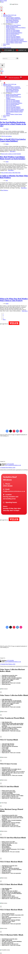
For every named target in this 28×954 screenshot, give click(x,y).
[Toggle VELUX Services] (27, 85)
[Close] (2, 65)
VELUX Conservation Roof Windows (15, 40)
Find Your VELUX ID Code (9, 15)
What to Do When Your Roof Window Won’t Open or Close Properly (14, 299)
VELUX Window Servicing (12, 21)
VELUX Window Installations (13, 17)
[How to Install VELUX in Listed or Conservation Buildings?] (6, 136)
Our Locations (6, 44)
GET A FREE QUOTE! (5, 47)
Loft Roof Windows (10, 29)
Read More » (13, 151)
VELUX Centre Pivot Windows (13, 37)
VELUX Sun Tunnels (11, 35)
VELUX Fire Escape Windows (13, 36)
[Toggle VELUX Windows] (27, 93)
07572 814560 (8, 50)
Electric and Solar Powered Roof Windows (16, 27)
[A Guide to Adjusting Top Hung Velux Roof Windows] (10, 172)
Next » (4, 319)
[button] (12, 24)
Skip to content (3, 0)
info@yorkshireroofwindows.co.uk (13, 465)
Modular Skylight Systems (12, 26)
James (7, 129)
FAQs (4, 45)
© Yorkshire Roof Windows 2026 (7, 467)
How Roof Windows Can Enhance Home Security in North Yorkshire (12, 158)
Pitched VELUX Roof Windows (13, 25)
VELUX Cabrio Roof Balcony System (15, 39)
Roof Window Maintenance (12, 20)
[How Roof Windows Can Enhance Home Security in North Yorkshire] (10, 153)
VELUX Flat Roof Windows (12, 33)
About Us (2, 444)
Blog (1, 440)
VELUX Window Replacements (13, 18)
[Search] (0, 52)
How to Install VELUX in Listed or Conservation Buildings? (13, 140)
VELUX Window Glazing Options (14, 42)
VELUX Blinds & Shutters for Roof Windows (16, 41)
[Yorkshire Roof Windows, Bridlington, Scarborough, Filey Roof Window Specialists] (2, 1)
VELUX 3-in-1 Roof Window (13, 31)
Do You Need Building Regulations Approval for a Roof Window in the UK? (13, 124)
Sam (7, 180)
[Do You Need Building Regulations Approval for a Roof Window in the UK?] (3, 119)
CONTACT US (22, 50)
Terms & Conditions (4, 438)
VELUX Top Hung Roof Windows (14, 32)
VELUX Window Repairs (12, 22)
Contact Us (2, 442)
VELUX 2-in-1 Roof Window (13, 30)
